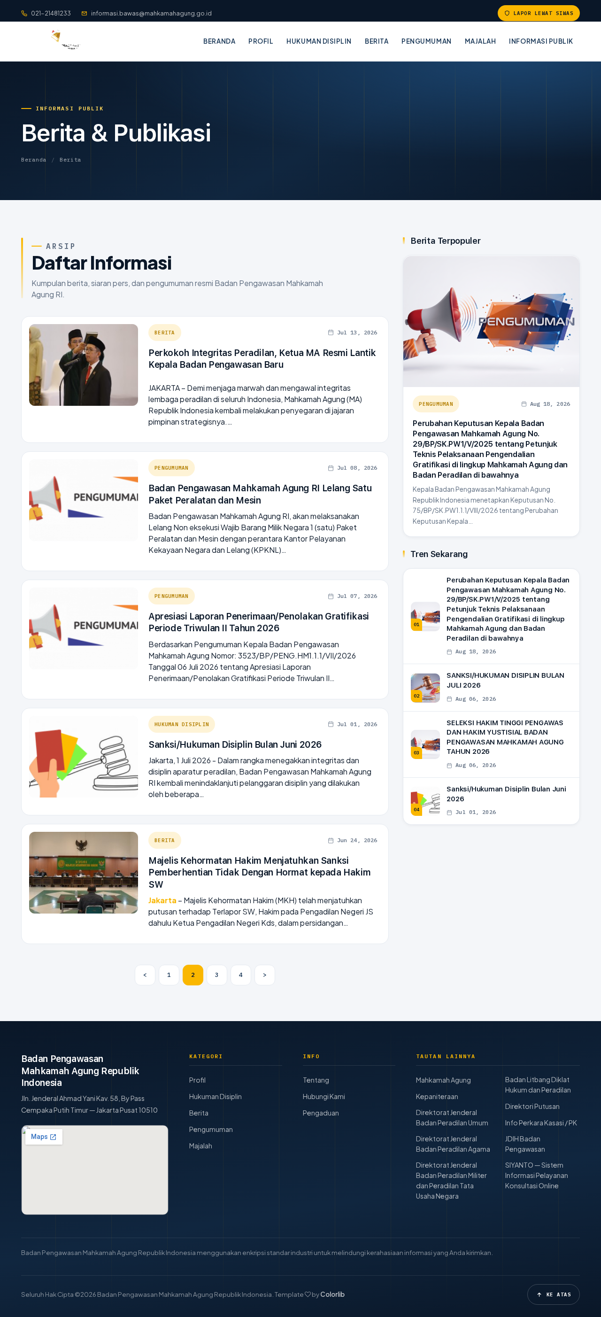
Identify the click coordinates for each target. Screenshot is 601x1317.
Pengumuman (426, 41)
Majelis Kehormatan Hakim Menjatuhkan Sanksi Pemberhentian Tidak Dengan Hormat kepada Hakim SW (259, 872)
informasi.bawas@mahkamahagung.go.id (151, 13)
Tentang (316, 1080)
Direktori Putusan (532, 1106)
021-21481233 (51, 13)
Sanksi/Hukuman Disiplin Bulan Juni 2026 (235, 744)
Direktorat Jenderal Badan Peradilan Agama (453, 1143)
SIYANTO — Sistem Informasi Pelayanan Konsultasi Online (536, 1175)
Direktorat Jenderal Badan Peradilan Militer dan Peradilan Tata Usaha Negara (451, 1180)
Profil (260, 41)
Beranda (219, 41)
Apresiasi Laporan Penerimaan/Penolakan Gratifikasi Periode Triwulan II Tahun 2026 (258, 622)
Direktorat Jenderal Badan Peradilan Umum (452, 1117)
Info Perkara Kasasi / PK (541, 1122)
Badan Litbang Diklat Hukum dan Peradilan (538, 1084)
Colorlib (332, 1294)
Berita (376, 41)
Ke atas (559, 1294)
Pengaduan (321, 1112)
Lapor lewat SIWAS (543, 13)
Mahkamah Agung (443, 1080)
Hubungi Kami (324, 1096)
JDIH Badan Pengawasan (525, 1143)
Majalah (480, 41)
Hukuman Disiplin (319, 41)
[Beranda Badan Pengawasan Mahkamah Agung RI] (62, 41)
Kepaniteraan (437, 1096)
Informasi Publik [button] (541, 41)
